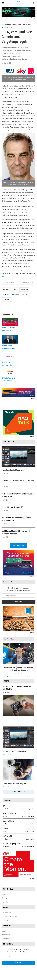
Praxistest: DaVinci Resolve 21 (13, 470)
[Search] (34, 3)
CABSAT (6, 828)
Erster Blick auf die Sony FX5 (12, 507)
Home (4, 24)
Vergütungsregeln (25, 282)
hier (3, 276)
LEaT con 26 (7, 836)
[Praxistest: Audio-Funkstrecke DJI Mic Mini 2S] (18, 705)
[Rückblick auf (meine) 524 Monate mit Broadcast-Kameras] (18, 653)
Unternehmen (8, 282)
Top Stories (9, 639)
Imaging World (8, 821)
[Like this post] (16, 289)
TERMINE (7, 800)
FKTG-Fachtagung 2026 (11, 843)
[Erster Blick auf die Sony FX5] (18, 769)
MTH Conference (9, 813)
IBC (4, 806)
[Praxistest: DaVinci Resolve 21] (18, 737)
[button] (4, 660)
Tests (6, 681)
